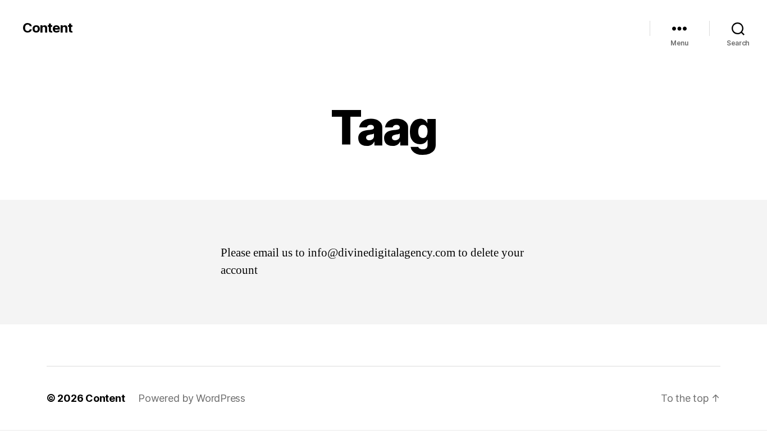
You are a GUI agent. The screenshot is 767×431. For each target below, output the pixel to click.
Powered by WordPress (191, 398)
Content (47, 28)
